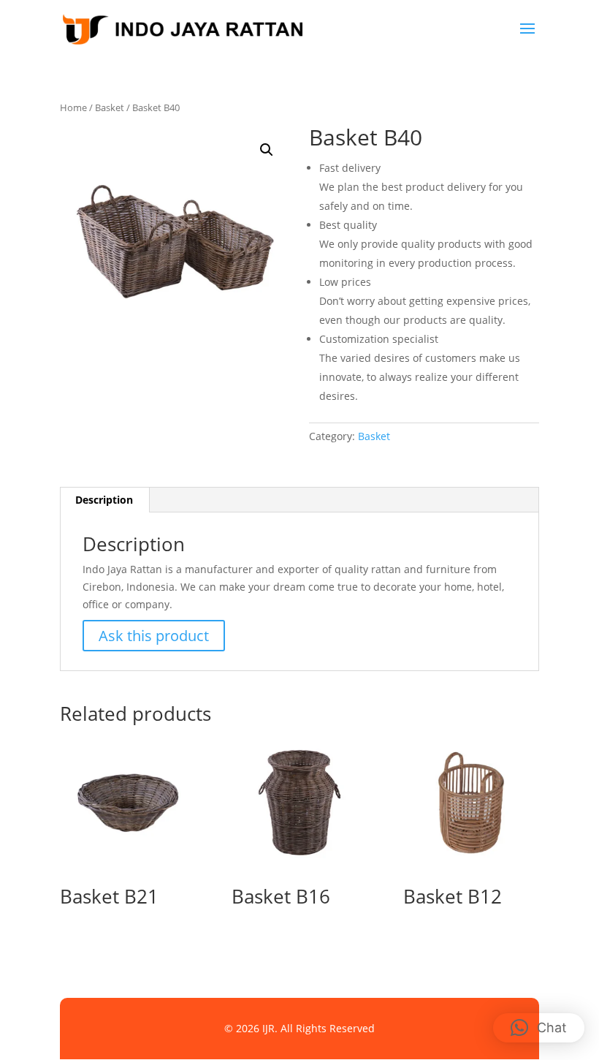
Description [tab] (104, 500)
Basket (109, 107)
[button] (266, 150)
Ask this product (154, 636)
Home (73, 107)
